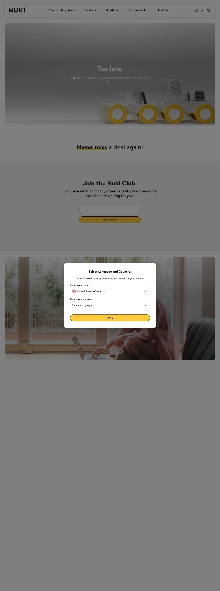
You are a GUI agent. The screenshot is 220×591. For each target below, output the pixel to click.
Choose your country (80, 285)
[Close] (153, 266)
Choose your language (81, 299)
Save (110, 317)
